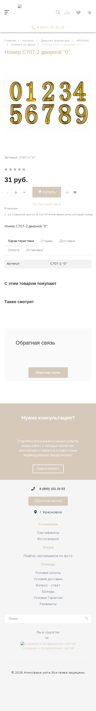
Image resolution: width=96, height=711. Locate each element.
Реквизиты (48, 604)
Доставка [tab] (67, 241)
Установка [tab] (34, 250)
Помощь (48, 564)
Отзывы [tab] (47, 241)
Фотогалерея (48, 539)
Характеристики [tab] (21, 241)
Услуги (48, 547)
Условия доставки (48, 579)
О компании (48, 524)
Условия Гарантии (48, 598)
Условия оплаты (48, 573)
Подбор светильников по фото (48, 556)
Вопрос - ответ (48, 585)
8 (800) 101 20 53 (50, 27)
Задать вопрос (48, 468)
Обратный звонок (48, 501)
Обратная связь (48, 372)
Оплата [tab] (13, 250)
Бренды (48, 591)
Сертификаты (48, 533)
